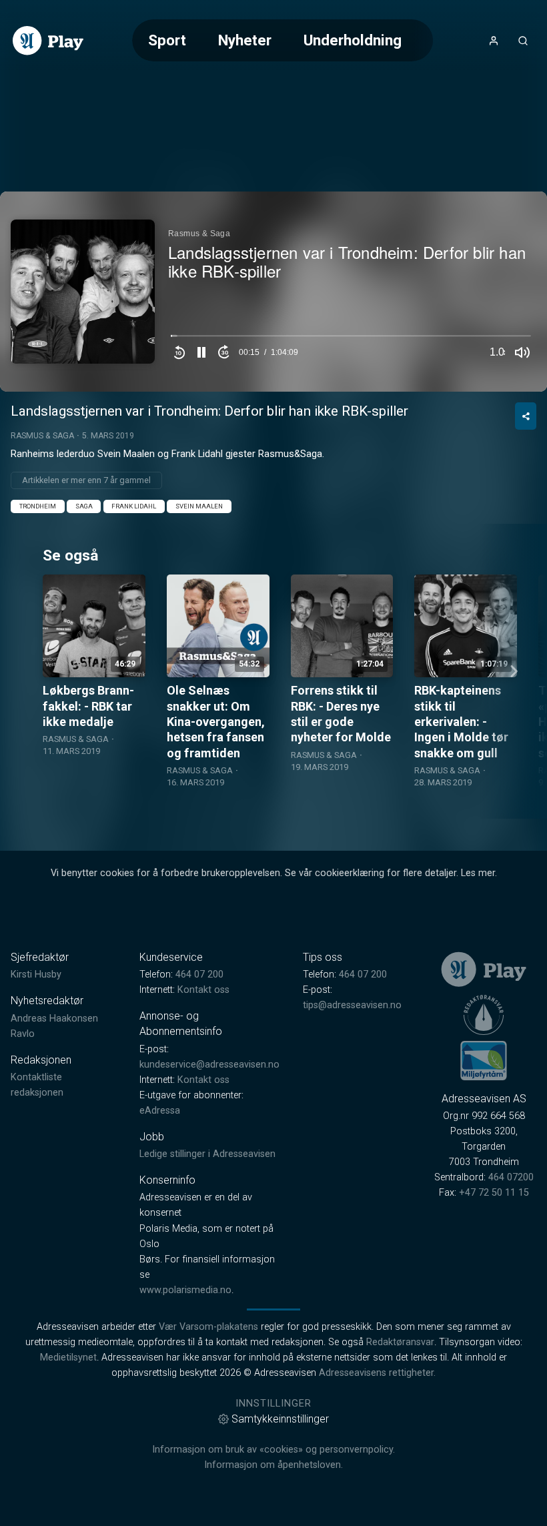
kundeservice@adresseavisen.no (209, 1064)
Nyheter (244, 40)
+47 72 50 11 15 (494, 1192)
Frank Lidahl (133, 506)
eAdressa (159, 1110)
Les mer (478, 873)
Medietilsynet (68, 1357)
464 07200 (511, 1177)
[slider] (351, 339)
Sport (167, 40)
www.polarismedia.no (185, 1290)
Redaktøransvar (400, 1342)
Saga (84, 506)
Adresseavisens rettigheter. (377, 1373)
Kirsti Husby (36, 974)
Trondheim (37, 506)
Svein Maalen (199, 506)
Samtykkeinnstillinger (280, 1419)
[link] (48, 40)
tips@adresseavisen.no (352, 1005)
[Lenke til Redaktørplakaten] (484, 1015)
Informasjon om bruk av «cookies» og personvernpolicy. (273, 1449)
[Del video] (525, 416)
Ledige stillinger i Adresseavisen (207, 1154)
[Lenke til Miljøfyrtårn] (483, 1060)
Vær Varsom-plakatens (208, 1326)
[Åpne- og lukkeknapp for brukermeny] (493, 40)
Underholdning (353, 40)
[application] (273, 292)
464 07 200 (199, 974)
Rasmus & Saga (42, 435)
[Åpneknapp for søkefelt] (523, 40)
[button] (201, 352)
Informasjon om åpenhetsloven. (273, 1465)
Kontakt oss (203, 990)
